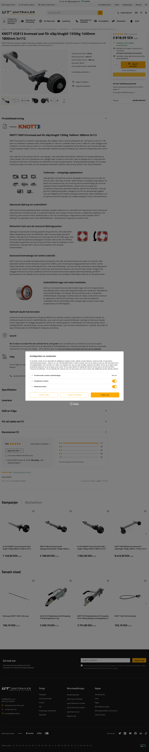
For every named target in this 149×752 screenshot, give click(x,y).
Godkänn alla (105, 395)
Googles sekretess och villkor (90, 365)
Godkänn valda (44, 395)
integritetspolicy (37, 365)
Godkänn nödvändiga (74, 395)
